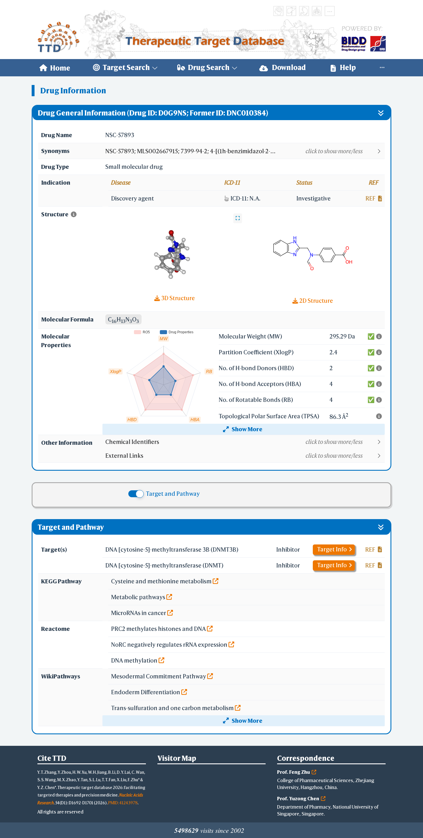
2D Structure (315, 300)
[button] (244, 151)
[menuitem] (55, 67)
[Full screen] (237, 218)
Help (347, 67)
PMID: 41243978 (123, 802)
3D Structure (177, 298)
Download (288, 67)
